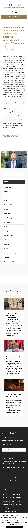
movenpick (6, 137)
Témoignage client (9, 253)
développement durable (10, 511)
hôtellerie (6, 135)
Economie (6, 204)
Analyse (6, 191)
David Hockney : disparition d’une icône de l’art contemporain (14, 357)
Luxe (5, 226)
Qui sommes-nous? (9, 437)
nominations (15, 137)
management (15, 135)
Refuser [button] (20, 527)
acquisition (16, 494)
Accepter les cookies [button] (11, 527)
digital (22, 508)
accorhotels (7, 494)
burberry (18, 497)
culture (15, 508)
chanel (12, 501)
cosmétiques (7, 508)
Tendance (6, 257)
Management (6, 51)
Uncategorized (8, 261)
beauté (5, 497)
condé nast (18, 504)
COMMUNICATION (8, 504)
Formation (7, 209)
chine (18, 501)
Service (6, 248)
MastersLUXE (7, 235)
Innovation (7, 213)
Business (6, 196)
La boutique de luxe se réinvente (10, 481)
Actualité (6, 187)
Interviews (7, 218)
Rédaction (8, 49)
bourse (12, 497)
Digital (6, 200)
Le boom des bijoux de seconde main (11, 473)
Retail (5, 244)
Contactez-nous (6, 444)
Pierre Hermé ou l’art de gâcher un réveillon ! (13, 477)
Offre (5, 240)
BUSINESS (5, 501)
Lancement (7, 222)
